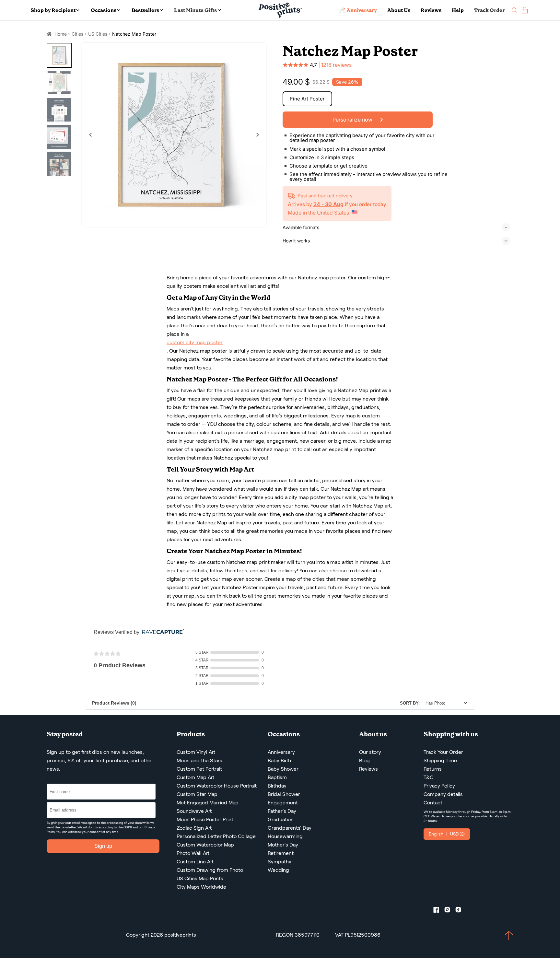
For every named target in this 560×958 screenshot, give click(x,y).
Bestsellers (145, 10)
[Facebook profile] (438, 911)
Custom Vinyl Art (196, 752)
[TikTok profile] (460, 911)
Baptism (277, 777)
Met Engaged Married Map (208, 802)
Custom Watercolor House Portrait (217, 786)
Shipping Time (440, 760)
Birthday (277, 786)
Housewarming (285, 836)
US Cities (97, 34)
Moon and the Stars (199, 760)
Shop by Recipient (53, 10)
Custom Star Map (197, 794)
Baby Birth (279, 760)
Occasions (103, 10)
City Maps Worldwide (201, 887)
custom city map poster (195, 342)
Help (458, 10)
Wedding (278, 870)
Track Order (489, 10)
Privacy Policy (439, 786)
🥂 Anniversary (358, 10)
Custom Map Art (195, 777)
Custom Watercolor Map (205, 844)
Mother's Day (283, 844)
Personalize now (353, 119)
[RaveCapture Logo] (161, 632)
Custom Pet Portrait (199, 769)
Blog (364, 760)
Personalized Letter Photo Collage (216, 836)
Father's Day (282, 811)
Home (60, 34)
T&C (428, 777)
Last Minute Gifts (195, 10)
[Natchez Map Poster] (174, 135)
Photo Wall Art (193, 853)
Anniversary (281, 752)
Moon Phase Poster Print (205, 819)
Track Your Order (443, 752)
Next (257, 135)
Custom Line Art (195, 861)
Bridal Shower (284, 794)
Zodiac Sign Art (194, 828)
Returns (433, 769)
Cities (77, 34)
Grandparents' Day (289, 828)
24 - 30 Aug (328, 204)
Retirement (281, 853)
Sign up (103, 846)
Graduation (281, 819)
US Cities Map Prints (200, 878)
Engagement (283, 802)
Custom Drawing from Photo (210, 870)
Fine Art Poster (307, 99)
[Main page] (280, 10)
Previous (90, 135)
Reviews (431, 10)
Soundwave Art (194, 811)
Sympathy (279, 861)
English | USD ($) (447, 833)
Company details (443, 794)
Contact (433, 802)
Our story (370, 752)
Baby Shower (283, 769)
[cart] (525, 10)
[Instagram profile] (449, 911)
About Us (398, 10)
